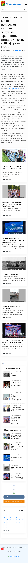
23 (22, 519)
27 (13, 522)
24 (4, 522)
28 (16, 522)
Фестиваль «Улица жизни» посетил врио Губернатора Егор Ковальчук (12, 204)
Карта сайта (17, 551)
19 (10, 519)
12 (10, 517)
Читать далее (6, 179)
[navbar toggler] (25, 4)
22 (19, 519)
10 (4, 517)
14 (16, 517)
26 (10, 522)
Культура (18, 50)
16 (22, 517)
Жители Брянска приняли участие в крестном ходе (11, 167)
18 (7, 519)
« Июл (6, 527)
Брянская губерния (14, 88)
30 (22, 522)
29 (19, 522)
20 (13, 519)
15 (19, 517)
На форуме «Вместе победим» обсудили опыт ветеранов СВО (13, 341)
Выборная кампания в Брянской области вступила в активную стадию (13, 240)
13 (13, 517)
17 (4, 519)
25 (7, 522)
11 (7, 517)
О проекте (9, 551)
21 (16, 519)
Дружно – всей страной (10, 274)
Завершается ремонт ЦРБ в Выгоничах (12, 307)
